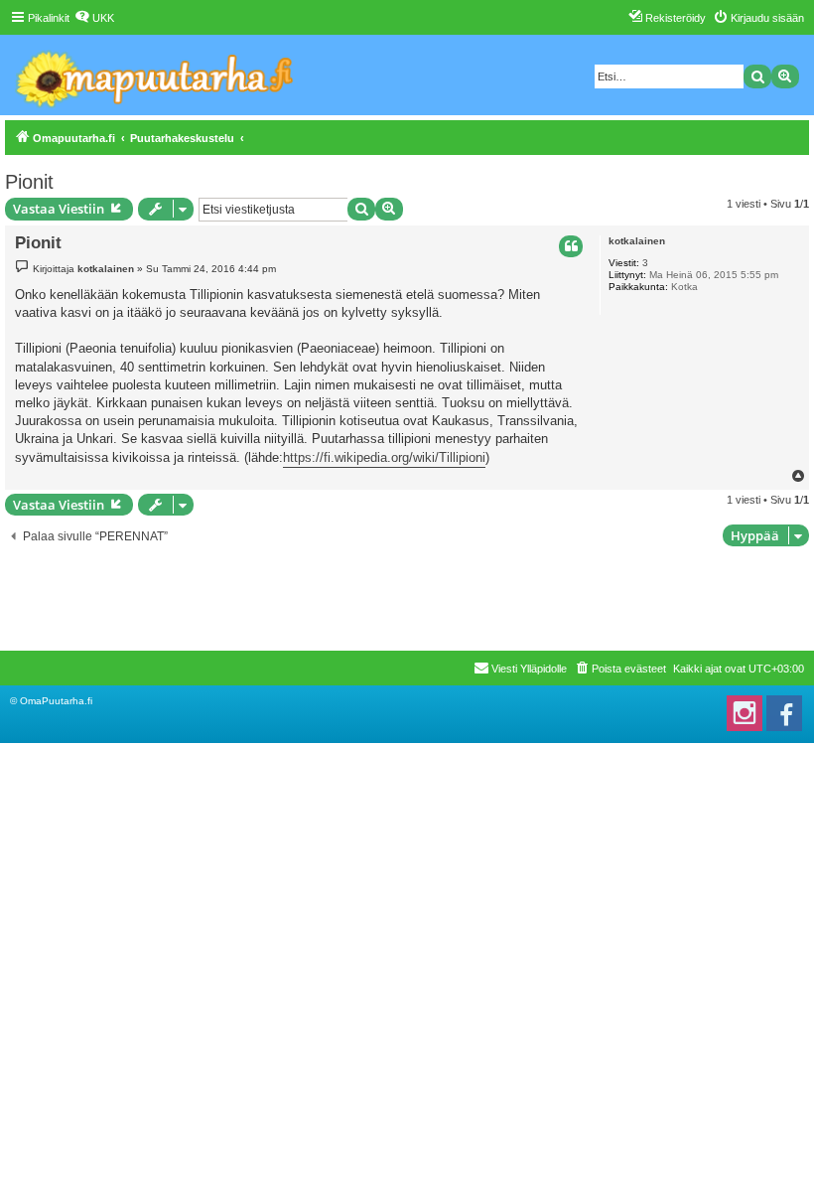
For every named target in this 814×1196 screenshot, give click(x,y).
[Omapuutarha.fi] (155, 75)
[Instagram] (744, 713)
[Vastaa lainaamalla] (571, 246)
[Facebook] (784, 713)
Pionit (29, 182)
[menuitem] (94, 18)
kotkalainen (637, 240)
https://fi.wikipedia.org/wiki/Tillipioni (384, 457)
